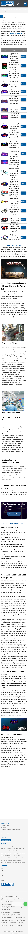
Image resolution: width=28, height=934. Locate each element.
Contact (2, 880)
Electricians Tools (19, 857)
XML (15, 933)
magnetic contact (16, 912)
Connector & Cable (11, 848)
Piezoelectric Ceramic (5, 907)
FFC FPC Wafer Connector (7, 901)
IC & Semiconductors (17, 860)
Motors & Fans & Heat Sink (6, 853)
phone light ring (13, 922)
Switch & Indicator (4, 850)
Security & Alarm (13, 846)
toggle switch (19, 925)
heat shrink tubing (21, 923)
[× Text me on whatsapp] (25, 904)
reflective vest (4, 925)
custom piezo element (20, 920)
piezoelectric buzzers (5, 909)
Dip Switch (21, 922)
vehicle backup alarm (5, 912)
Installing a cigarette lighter (7, 917)
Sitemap (11, 933)
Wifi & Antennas (4, 857)
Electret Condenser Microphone (8, 923)
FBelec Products (7, 9)
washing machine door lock (7, 902)
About (2, 875)
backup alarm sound (20, 898)
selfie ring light (4, 922)
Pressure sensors (5, 914)
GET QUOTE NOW (14, 513)
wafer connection (16, 899)
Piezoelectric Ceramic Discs (7, 920)
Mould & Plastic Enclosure (6, 862)
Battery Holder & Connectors (14, 850)
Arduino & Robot (21, 862)
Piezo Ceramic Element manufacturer (9, 896)
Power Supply (15, 853)
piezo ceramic (11, 919)
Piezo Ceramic (3, 848)
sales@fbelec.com (7, 825)
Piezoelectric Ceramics (6, 894)
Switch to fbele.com (6, 840)
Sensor (19, 846)
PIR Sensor (12, 925)
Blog (17, 933)
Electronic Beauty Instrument (6, 860)
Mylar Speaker (20, 910)
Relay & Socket (22, 853)
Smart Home (14, 862)
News (2, 877)
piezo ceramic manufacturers (19, 907)
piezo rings (19, 919)
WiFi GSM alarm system (16, 914)
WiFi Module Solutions (6, 899)
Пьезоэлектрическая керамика (8, 906)
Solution (2, 873)
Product (2, 870)
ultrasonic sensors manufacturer (8, 910)
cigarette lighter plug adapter (7, 904)
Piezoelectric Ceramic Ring (7, 915)
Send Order (23, 56)
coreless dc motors (19, 927)
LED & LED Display (15, 9)
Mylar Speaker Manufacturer (7, 898)
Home (2, 9)
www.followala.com (19, 931)
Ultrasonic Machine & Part (6, 855)
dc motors (3, 919)
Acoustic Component (5, 846)
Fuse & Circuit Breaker (20, 848)
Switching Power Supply (20, 917)
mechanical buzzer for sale (7, 927)
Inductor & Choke (11, 857)
